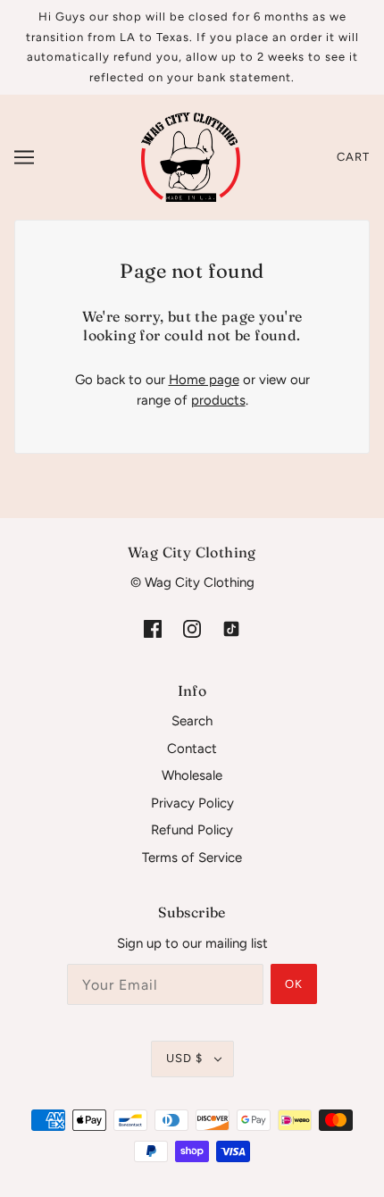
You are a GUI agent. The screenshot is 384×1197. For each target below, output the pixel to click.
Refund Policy (192, 830)
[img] (152, 628)
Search (192, 721)
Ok (294, 984)
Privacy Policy (192, 803)
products (218, 400)
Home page (204, 380)
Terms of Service (192, 858)
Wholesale (192, 775)
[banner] (190, 156)
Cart (353, 156)
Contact (192, 749)
